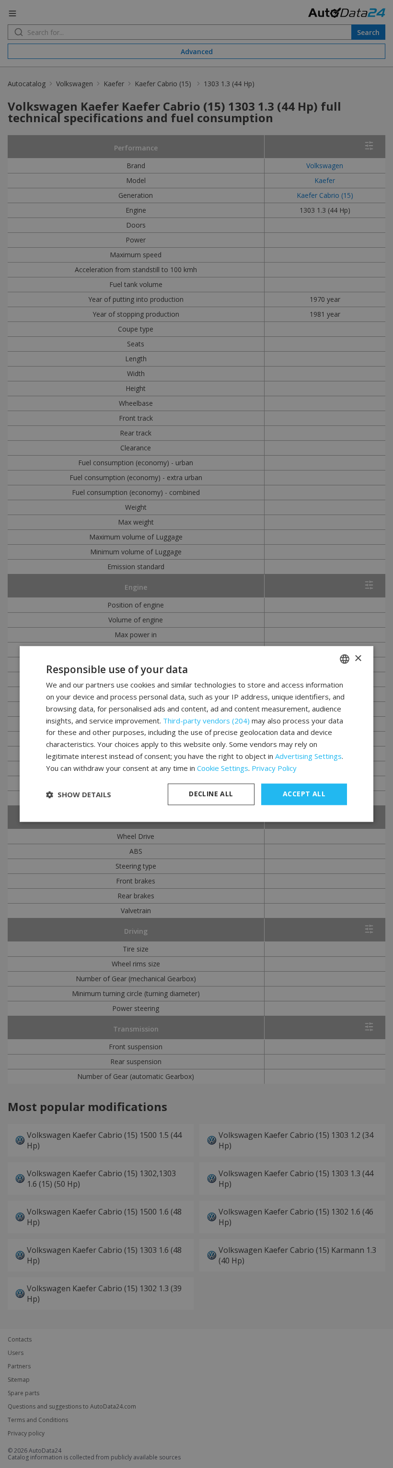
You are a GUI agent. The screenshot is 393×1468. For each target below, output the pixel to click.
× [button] (357, 658)
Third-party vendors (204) (206, 720)
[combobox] (344, 659)
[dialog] (196, 734)
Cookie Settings (222, 768)
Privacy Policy (274, 768)
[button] (78, 794)
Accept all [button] (304, 794)
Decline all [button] (211, 794)
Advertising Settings (308, 756)
